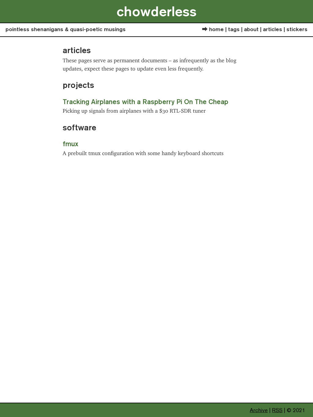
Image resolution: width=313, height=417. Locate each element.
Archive (259, 410)
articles (272, 29)
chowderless (157, 11)
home (216, 29)
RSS (277, 410)
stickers (296, 29)
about (251, 29)
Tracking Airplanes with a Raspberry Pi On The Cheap (145, 101)
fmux (70, 144)
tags (234, 29)
